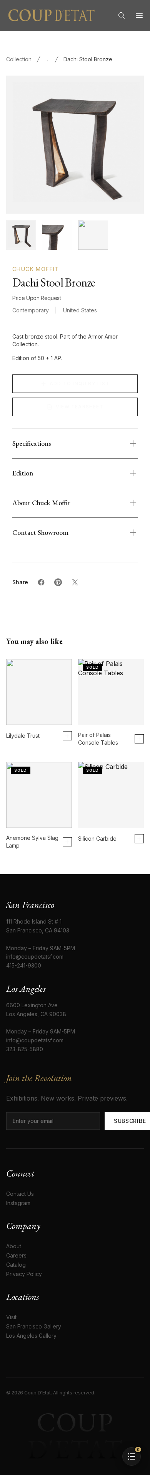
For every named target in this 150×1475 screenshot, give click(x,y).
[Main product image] (21, 235)
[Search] (121, 15)
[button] (131, 1456)
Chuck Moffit (35, 269)
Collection (19, 59)
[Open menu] (139, 15)
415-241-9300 (23, 965)
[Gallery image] (57, 235)
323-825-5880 (24, 1049)
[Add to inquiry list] (67, 735)
